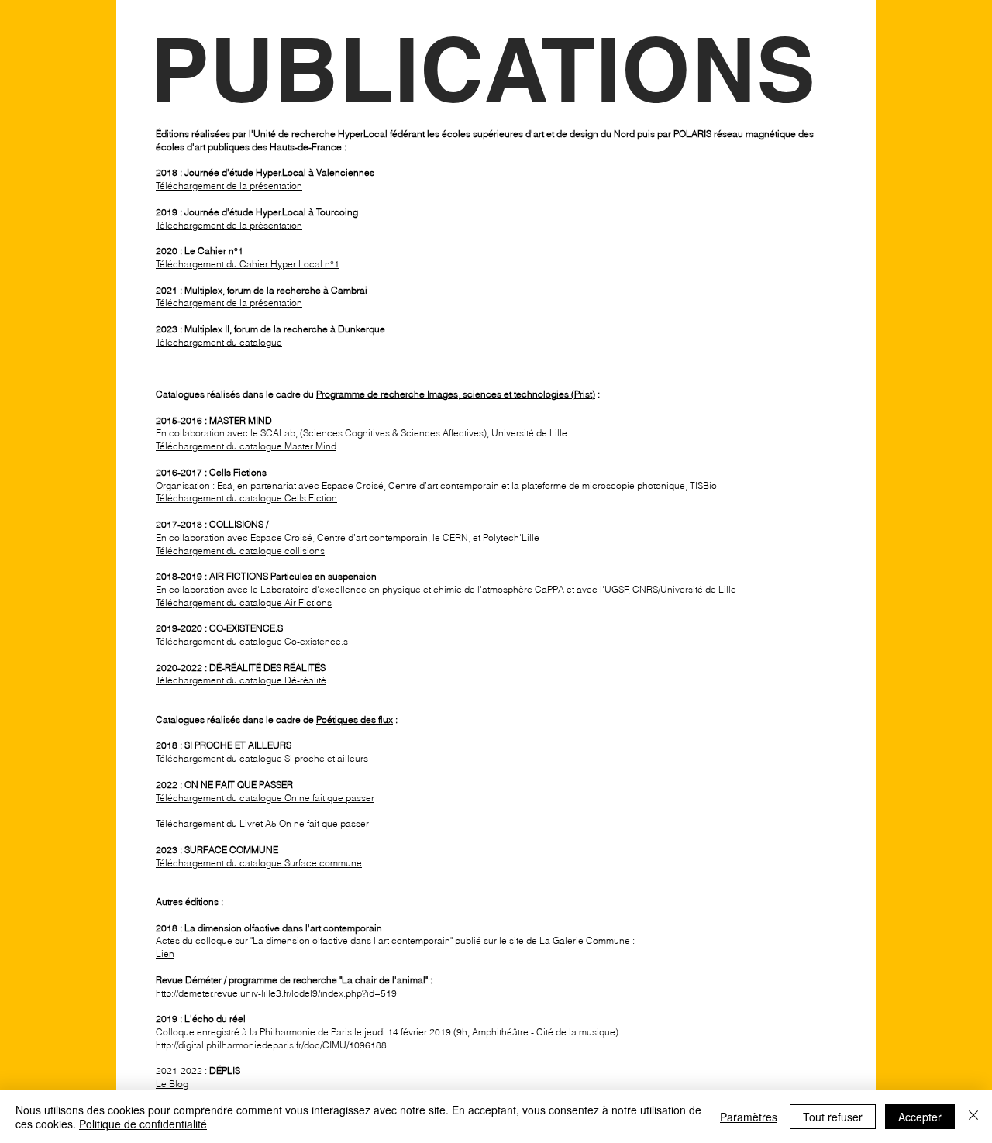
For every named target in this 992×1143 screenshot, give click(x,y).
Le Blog (172, 1084)
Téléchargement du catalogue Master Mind (246, 446)
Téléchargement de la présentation (229, 185)
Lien (165, 953)
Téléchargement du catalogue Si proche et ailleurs (262, 758)
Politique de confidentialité (143, 1123)
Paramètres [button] (748, 1116)
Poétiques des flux (354, 719)
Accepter (920, 1116)
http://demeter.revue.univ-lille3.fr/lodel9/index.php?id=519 (276, 993)
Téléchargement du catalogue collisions (240, 550)
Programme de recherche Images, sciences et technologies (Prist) (455, 394)
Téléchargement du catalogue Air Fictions (244, 602)
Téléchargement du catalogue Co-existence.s (252, 641)
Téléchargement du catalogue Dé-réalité (241, 680)
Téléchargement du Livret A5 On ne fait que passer (262, 823)
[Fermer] (973, 1117)
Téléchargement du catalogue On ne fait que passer (265, 798)
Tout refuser (833, 1116)
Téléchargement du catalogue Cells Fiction (246, 498)
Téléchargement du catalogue (219, 342)
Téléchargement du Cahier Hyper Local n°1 (247, 264)
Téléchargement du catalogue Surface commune (259, 863)
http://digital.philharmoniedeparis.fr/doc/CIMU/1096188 (271, 1045)
